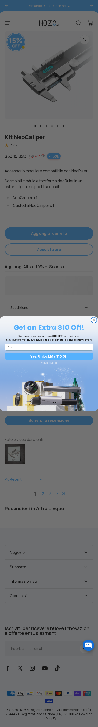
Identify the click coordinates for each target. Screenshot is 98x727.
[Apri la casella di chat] (88, 645)
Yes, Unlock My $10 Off (48, 356)
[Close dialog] (94, 320)
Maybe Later (49, 362)
